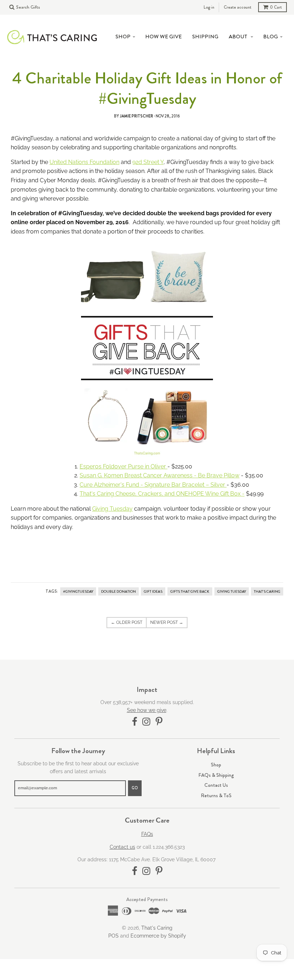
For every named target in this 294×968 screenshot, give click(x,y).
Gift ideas (153, 591)
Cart (276, 7)
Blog (270, 36)
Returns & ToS (216, 795)
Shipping (205, 36)
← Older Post (126, 622)
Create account (237, 7)
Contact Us (216, 785)
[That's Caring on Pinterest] (159, 721)
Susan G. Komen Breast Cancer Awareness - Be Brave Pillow (160, 475)
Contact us (122, 847)
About (238, 36)
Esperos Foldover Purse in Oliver (123, 466)
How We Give (163, 36)
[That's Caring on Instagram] (146, 721)
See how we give (146, 710)
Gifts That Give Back (189, 591)
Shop (216, 764)
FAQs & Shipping (216, 775)
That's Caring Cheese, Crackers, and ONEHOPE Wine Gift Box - (162, 493)
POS (113, 936)
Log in (209, 7)
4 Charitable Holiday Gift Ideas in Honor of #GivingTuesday (147, 88)
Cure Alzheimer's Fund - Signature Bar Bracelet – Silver (153, 484)
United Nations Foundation (84, 162)
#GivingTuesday (78, 591)
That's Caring (267, 591)
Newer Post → (166, 622)
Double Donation (118, 591)
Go (135, 788)
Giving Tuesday (112, 508)
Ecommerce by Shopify (158, 936)
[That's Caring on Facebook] (134, 721)
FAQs (147, 834)
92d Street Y (147, 162)
